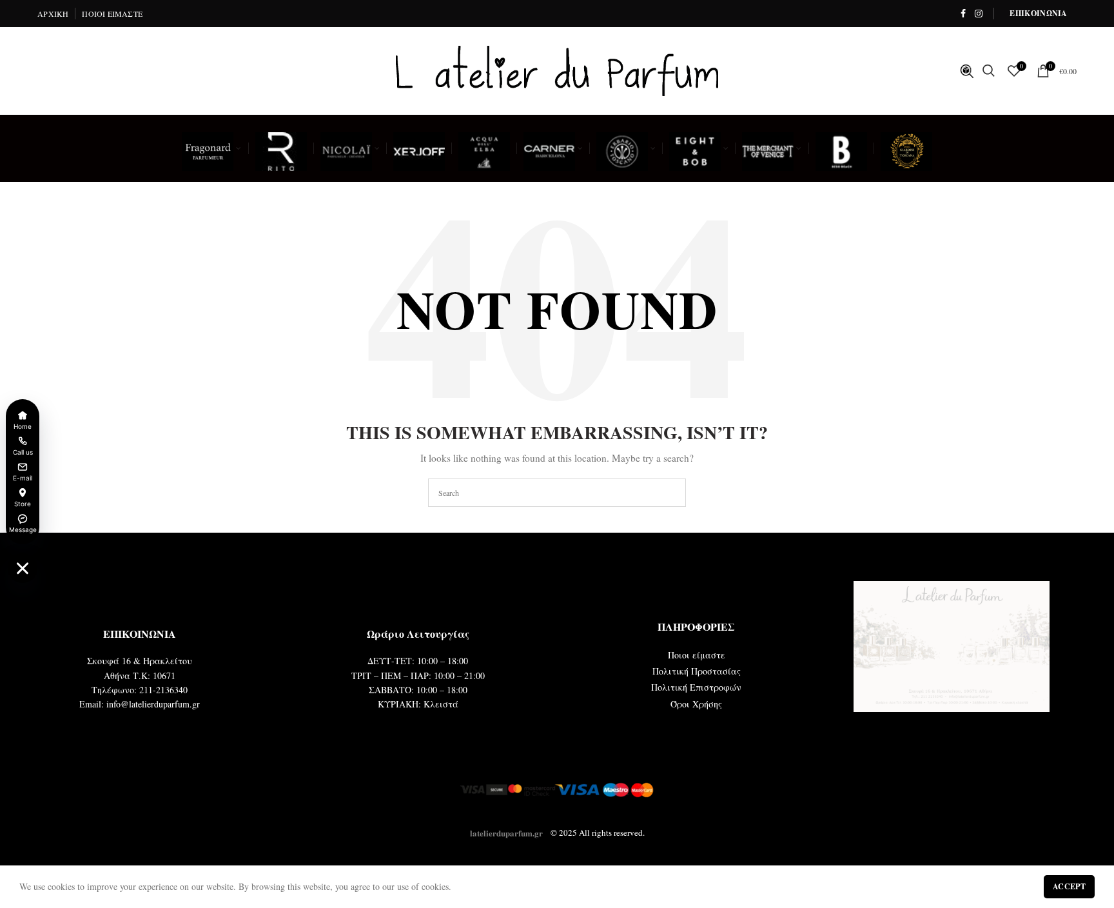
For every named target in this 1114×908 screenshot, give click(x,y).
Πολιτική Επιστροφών (696, 687)
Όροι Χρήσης (696, 704)
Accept (1069, 886)
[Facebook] (963, 13)
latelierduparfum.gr (506, 832)
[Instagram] (978, 13)
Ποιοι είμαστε (696, 655)
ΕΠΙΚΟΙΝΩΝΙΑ (1038, 13)
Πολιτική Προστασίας (696, 671)
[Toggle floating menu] (22, 568)
